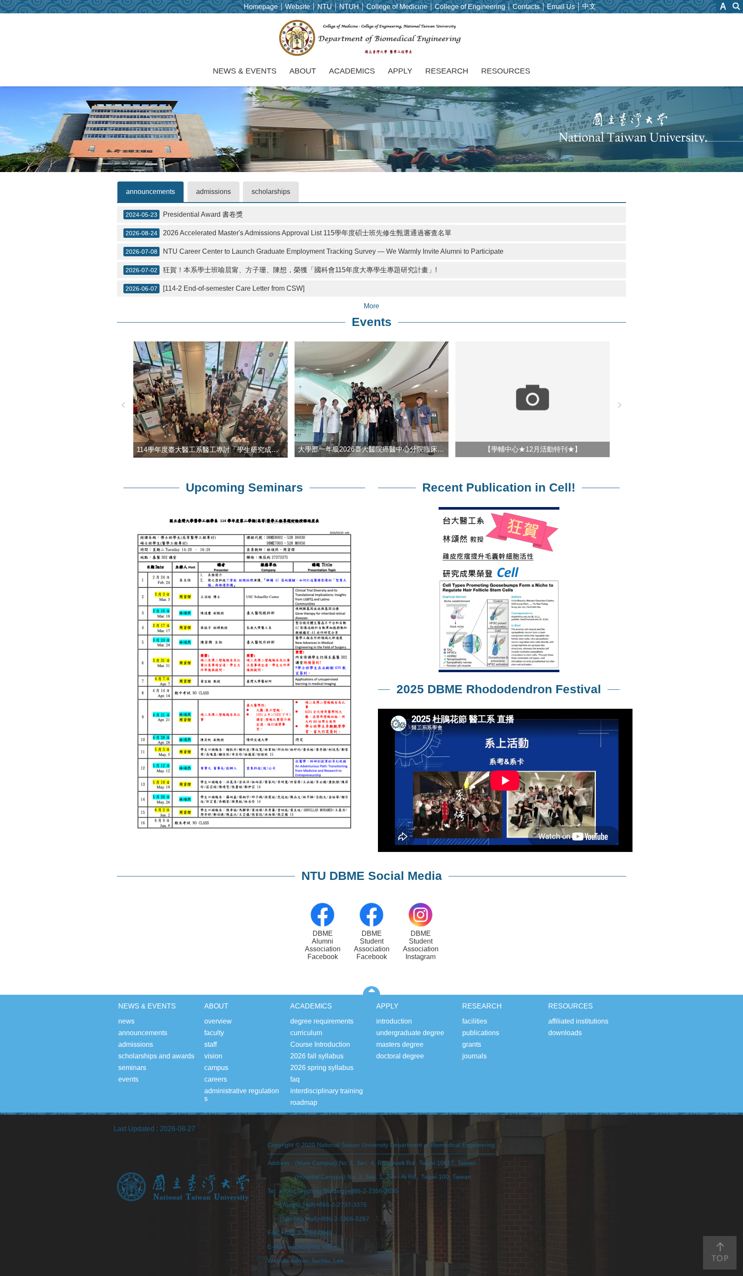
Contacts (526, 6)
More (371, 306)
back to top (720, 1253)
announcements (150, 191)
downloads (565, 1032)
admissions (213, 191)
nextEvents (619, 405)
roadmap (303, 1102)
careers (215, 1079)
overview (218, 1021)
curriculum (306, 1032)
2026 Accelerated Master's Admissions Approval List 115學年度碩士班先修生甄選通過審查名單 (288, 233)
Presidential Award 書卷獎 (184, 214)
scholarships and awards (156, 1056)
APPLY (400, 71)
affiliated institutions (578, 1021)
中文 (589, 6)
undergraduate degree (410, 1032)
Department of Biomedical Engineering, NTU (371, 38)
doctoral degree (400, 1056)
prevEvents (123, 405)
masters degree (400, 1044)
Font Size (723, 6)
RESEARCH (446, 71)
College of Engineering (470, 6)
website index (736, 6)
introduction (394, 1021)
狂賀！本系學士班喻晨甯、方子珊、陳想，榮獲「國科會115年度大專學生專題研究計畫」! (281, 270)
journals (474, 1056)
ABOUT (302, 71)
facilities (474, 1021)
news (126, 1021)
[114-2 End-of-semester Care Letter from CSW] (215, 288)
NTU (324, 6)
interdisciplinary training (326, 1091)
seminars (132, 1067)
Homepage (261, 6)
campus (216, 1067)
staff (210, 1044)
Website (297, 6)
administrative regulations (241, 1094)
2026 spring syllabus (321, 1067)
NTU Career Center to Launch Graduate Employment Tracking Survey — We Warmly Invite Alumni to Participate (315, 251)
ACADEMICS (352, 71)
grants (471, 1044)
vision (213, 1056)
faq (295, 1079)
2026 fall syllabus (317, 1056)
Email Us (561, 6)
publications (480, 1032)
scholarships (271, 191)
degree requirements (321, 1021)
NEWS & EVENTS (244, 71)
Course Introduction (320, 1044)
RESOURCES (505, 71)
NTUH (349, 6)
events (128, 1079)
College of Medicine (396, 6)
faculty (214, 1032)
